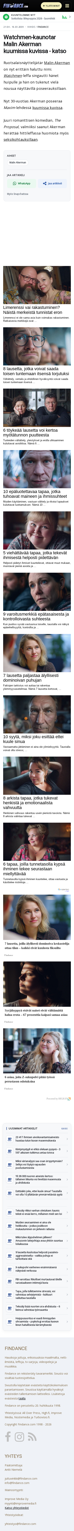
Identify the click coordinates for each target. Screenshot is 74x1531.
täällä (22, 1398)
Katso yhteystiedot (17, 1508)
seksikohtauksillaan (20, 139)
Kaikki (64, 1128)
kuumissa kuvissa (47, 107)
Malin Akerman (57, 62)
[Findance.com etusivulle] (16, 5)
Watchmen (13, 75)
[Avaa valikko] (67, 6)
